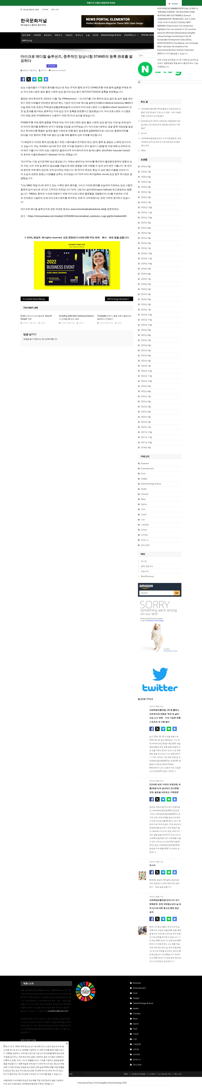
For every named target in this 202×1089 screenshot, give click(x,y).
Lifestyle (144, 494)
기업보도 (69, 35)
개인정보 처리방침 (138, 1074)
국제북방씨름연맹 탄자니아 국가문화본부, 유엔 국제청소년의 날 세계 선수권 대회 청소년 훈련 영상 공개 (161, 142)
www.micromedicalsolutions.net (87, 209)
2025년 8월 (146, 228)
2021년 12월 (146, 432)
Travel (143, 514)
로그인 (45, 339)
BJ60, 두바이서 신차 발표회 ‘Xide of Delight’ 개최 (36, 317)
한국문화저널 (34, 20)
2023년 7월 (146, 340)
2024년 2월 (146, 304)
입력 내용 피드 (147, 566)
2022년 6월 (146, 401)
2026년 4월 (146, 187)
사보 (143, 520)
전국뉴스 (79, 35)
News (143, 499)
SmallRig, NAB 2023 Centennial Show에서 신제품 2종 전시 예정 (76, 317)
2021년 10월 (146, 442)
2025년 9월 (146, 223)
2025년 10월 (146, 217)
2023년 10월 (146, 325)
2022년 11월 (146, 376)
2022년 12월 (146, 371)
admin (44, 70)
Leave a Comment (58, 70)
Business (145, 463)
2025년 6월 (146, 233)
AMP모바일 (27, 40)
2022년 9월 (146, 386)
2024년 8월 (146, 274)
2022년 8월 (146, 391)
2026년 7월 (146, 172)
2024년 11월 (146, 258)
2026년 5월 (146, 182)
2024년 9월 (146, 269)
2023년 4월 (146, 355)
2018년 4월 (146, 447)
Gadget (144, 479)
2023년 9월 (146, 330)
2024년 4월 (146, 294)
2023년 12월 (146, 315)
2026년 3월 (146, 192)
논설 (88, 35)
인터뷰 (95, 35)
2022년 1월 (146, 427)
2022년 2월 (146, 422)
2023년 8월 (146, 335)
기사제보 (45, 9)
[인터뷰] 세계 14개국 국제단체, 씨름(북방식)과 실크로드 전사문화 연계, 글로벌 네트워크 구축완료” (160, 124)
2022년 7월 (146, 396)
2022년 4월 (146, 412)
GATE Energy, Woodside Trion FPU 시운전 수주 (120, 299)
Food (143, 474)
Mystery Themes (79, 1074)
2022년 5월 (146, 406)
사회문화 (37, 35)
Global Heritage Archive (111, 35)
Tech (143, 509)
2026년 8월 (146, 166)
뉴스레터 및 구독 (165, 1074)
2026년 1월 (146, 202)
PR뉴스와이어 (27, 66)
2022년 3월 (146, 417)
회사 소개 (55, 9)
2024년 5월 (146, 289)
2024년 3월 (146, 299)
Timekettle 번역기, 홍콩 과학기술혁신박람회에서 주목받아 (114, 317)
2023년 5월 (146, 350)
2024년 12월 (146, 253)
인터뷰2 (144, 535)
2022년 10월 (146, 381)
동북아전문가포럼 (28, 1040)
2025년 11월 (146, 212)
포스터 (144, 133)
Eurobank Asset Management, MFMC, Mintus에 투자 (36, 299)
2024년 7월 (146, 279)
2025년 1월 (146, 248)
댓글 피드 (145, 571)
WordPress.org (147, 576)
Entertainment (147, 468)
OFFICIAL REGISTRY (149, 35)
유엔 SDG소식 (130, 35)
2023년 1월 (146, 366)
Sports (144, 504)
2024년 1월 (146, 310)
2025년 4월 (146, 238)
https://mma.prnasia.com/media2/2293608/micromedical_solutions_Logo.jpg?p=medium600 (77, 216)
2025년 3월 (146, 243)
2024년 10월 (146, 263)
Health (144, 489)
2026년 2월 (146, 197)
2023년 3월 (146, 361)
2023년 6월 (146, 345)
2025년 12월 (146, 207)
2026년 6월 (146, 177)
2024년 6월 (146, 284)
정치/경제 (26, 35)
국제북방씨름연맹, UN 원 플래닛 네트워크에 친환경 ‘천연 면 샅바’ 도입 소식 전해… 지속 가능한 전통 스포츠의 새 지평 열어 (161, 112)
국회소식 (58, 35)
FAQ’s (143, 150)
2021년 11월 (146, 437)
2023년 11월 (146, 320)
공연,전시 (48, 35)
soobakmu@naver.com (58, 1011)
